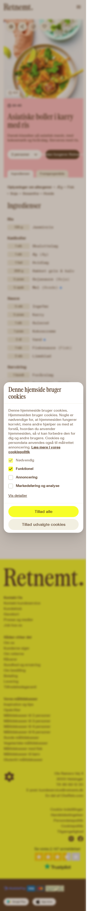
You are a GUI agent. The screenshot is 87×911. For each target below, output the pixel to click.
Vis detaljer (17, 495)
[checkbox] (10, 460)
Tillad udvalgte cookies (43, 524)
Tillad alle (43, 511)
